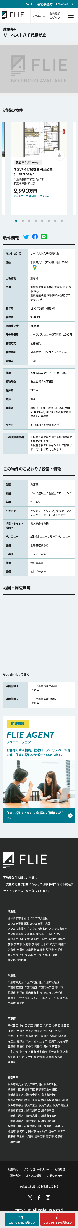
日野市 (32, 1051)
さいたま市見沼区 (18, 923)
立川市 (52, 1041)
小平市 (23, 1051)
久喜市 (12, 949)
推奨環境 (60, 1169)
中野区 (12, 1036)
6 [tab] (49, 221)
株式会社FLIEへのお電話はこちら (39, 1186)
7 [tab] (55, 221)
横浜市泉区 (45, 1105)
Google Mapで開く (16, 674)
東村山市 (42, 1051)
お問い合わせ (55, 1175)
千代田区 (13, 1025)
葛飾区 (20, 1041)
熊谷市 (40, 934)
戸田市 (18, 944)
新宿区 (38, 1025)
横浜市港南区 (32, 1100)
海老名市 (39, 1136)
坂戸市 (50, 949)
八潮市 (20, 949)
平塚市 (59, 1126)
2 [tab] (23, 221)
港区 (30, 1025)
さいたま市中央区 (40, 923)
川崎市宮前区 (15, 1121)
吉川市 (23, 955)
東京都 (12, 1018)
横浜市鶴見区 (15, 1084)
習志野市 (31, 992)
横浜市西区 (50, 1084)
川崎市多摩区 (49, 1115)
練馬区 (62, 1036)
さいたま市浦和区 (37, 928)
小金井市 (13, 1051)
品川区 (20, 1031)
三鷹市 (12, 1046)
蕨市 (10, 944)
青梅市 (20, 1046)
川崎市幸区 (47, 1110)
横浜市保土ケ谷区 (46, 1089)
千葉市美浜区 (46, 987)
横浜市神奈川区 (33, 1084)
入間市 (27, 944)
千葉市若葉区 (15, 987)
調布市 (47, 1046)
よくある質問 (34, 1175)
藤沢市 (20, 1131)
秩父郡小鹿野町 (17, 960)
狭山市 (35, 939)
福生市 (12, 1057)
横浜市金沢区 (32, 1094)
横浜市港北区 (49, 1094)
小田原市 (31, 1131)
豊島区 (29, 1036)
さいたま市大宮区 (37, 918)
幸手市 (59, 949)
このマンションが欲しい (22, 1222)
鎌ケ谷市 (24, 998)
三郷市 (41, 949)
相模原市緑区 (49, 1121)
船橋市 (12, 992)
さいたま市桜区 (17, 928)
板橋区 (53, 1036)
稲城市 (59, 1057)
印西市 (64, 998)
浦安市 (35, 998)
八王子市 (42, 1041)
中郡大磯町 (14, 1142)
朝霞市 (36, 944)
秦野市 (12, 1136)
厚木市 (20, 1136)
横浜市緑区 (61, 1100)
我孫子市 (13, 998)
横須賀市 (49, 1126)
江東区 (12, 1031)
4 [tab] (36, 221)
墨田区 (65, 1025)
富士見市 (31, 949)
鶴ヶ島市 (13, 955)
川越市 (31, 934)
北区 (37, 1036)
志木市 (45, 944)
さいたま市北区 (17, 918)
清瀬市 (41, 1057)
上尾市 (43, 939)
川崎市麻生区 (32, 1121)
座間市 (50, 1136)
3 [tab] (29, 221)
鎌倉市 (12, 1131)
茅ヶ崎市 (42, 1131)
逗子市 (52, 1131)
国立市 (64, 1051)
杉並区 (20, 1036)
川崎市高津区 (32, 1115)
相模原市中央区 (17, 1126)
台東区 (56, 1025)
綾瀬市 (59, 1136)
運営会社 (15, 1175)
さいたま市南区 (58, 928)
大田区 (38, 1031)
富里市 (20, 1003)
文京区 (47, 1025)
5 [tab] (42, 221)
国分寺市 (54, 1051)
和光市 (53, 944)
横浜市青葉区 (60, 1105)
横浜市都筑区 (15, 1110)
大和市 (29, 1136)
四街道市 (45, 998)
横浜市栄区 (30, 1105)
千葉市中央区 (15, 982)
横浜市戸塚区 (15, 1100)
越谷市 (61, 939)
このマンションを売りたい (57, 1222)
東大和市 (31, 1057)
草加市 (52, 939)
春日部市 (24, 939)
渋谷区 (59, 1031)
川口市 (49, 934)
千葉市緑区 (30, 987)
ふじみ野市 (34, 955)
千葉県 (12, 975)
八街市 (55, 998)
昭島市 (38, 1046)
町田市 (56, 1046)
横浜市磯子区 (15, 1094)
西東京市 (13, 1062)
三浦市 (61, 1131)
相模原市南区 (35, 1126)
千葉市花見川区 (33, 982)
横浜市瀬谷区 (15, 1105)
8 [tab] (62, 221)
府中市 (29, 1046)
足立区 (12, 1041)
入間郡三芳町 (50, 955)
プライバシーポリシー (36, 1169)
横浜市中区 (14, 1089)
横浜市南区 (28, 1089)
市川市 (59, 987)
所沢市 (58, 934)
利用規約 (13, 1169)
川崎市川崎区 (32, 1110)
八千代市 (57, 992)
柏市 (39, 992)
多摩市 (50, 1057)
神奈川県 (13, 1077)
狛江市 (20, 1057)
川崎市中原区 (15, 1115)
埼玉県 (12, 911)
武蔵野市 (62, 1041)
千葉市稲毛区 (51, 982)
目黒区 (29, 1031)
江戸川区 (31, 1041)
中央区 (23, 1025)
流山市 (47, 992)
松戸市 (20, 992)
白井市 (12, 1003)
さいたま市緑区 (17, 934)
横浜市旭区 (47, 1100)
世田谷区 (48, 1031)
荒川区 (45, 1036)
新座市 (62, 944)
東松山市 (13, 939)
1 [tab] (16, 221)
